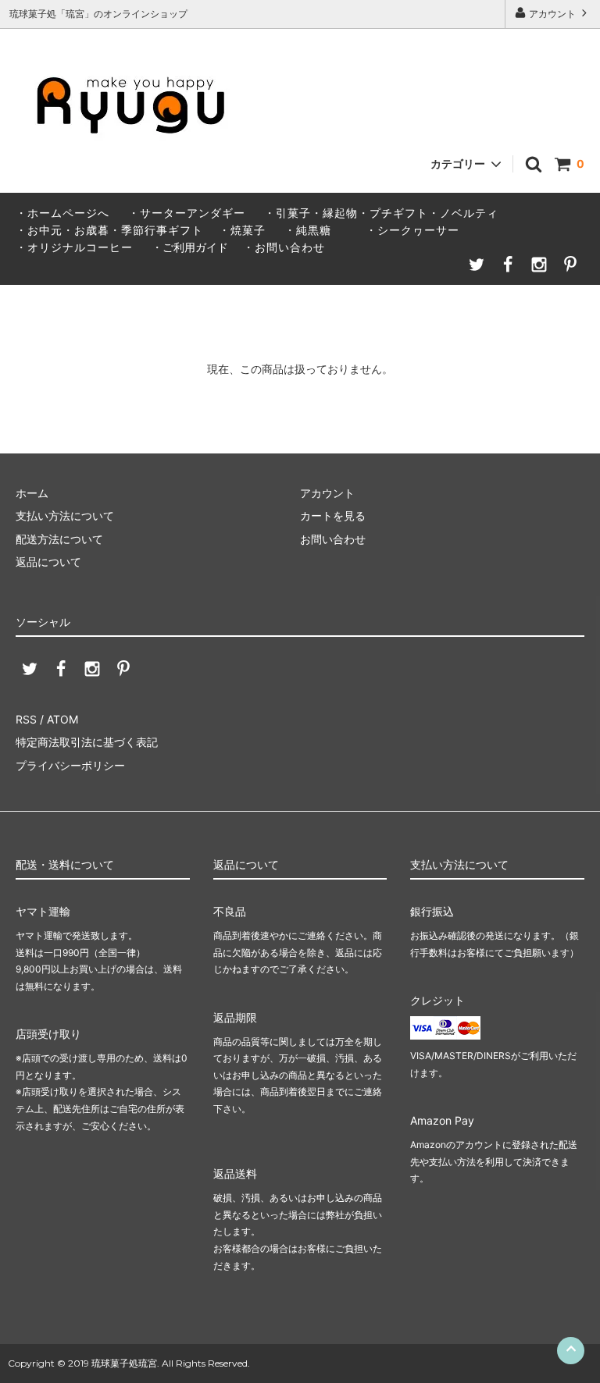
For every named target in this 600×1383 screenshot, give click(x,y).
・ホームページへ (62, 212)
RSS (26, 719)
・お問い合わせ (278, 247)
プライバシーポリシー (70, 765)
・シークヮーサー (412, 229)
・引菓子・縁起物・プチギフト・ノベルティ (381, 212)
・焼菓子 (242, 229)
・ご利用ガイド (190, 247)
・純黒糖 (307, 229)
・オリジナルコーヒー (74, 247)
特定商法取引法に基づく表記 (87, 741)
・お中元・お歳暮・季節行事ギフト (109, 229)
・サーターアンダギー (186, 212)
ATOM (62, 719)
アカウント (552, 14)
